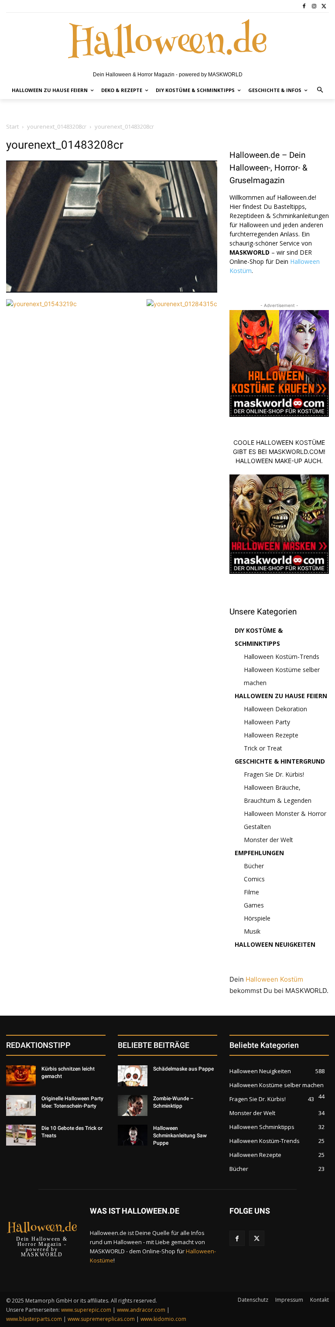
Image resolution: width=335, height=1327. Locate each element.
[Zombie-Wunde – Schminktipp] (132, 1105)
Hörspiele (257, 918)
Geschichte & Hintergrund (280, 761)
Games (254, 905)
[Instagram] (314, 6)
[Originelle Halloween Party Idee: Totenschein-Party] (21, 1105)
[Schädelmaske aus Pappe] (132, 1075)
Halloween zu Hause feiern (281, 696)
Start (12, 126)
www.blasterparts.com (34, 1319)
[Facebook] (304, 6)
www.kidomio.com (163, 1319)
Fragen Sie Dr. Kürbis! (274, 774)
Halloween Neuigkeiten (275, 944)
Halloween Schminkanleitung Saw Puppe (180, 1135)
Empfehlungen (259, 853)
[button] (320, 90)
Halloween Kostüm (274, 979)
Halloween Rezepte (271, 735)
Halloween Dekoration (275, 709)
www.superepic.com (86, 1309)
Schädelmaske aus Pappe (183, 1069)
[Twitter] (324, 6)
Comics (254, 879)
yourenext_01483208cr (56, 126)
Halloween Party (267, 722)
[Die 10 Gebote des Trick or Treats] (21, 1135)
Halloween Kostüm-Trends (281, 656)
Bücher (254, 866)
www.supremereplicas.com (101, 1319)
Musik (252, 931)
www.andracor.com (141, 1309)
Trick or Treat (263, 748)
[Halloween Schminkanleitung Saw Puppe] (132, 1135)
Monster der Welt (268, 840)
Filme (251, 892)
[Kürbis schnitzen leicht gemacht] (21, 1075)
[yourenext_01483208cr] (111, 290)
